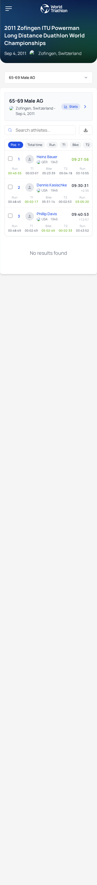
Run (52, 144)
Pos (13, 144)
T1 (63, 144)
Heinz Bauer (47, 156)
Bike (75, 144)
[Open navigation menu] (8, 8)
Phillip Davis (47, 213)
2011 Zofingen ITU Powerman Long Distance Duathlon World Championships (44, 35)
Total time (34, 144)
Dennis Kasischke (52, 184)
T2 (87, 144)
